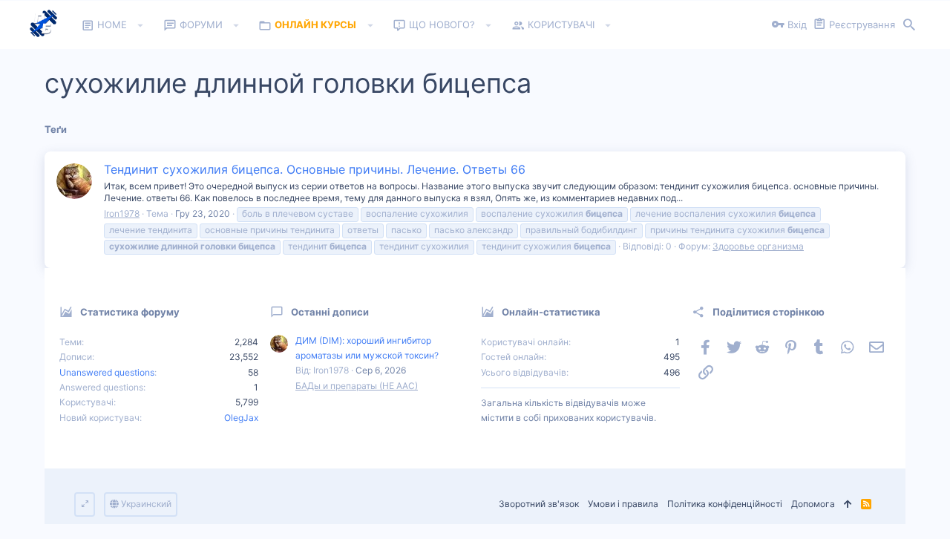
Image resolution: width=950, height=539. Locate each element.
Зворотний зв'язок (539, 503)
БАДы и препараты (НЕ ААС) (356, 385)
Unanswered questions (106, 372)
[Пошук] (909, 25)
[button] (140, 25)
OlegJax (241, 417)
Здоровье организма (758, 246)
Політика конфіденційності (724, 503)
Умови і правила (623, 503)
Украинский (145, 503)
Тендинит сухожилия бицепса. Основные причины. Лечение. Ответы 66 (314, 169)
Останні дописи (330, 312)
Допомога (813, 503)
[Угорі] (847, 504)
